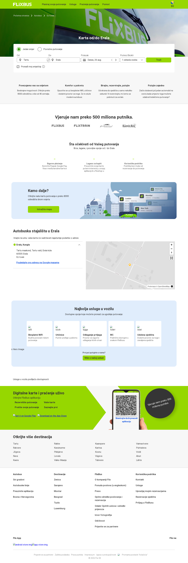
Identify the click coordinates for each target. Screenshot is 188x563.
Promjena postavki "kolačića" (135, 555)
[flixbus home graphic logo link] (22, 4)
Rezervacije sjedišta (146, 497)
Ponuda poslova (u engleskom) (110, 485)
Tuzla (57, 502)
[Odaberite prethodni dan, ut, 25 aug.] (111, 60)
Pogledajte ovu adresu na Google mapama (37, 262)
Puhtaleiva (141, 448)
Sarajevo (58, 485)
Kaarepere (100, 443)
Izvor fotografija (103, 515)
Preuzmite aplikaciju (23, 491)
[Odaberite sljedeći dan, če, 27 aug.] (116, 60)
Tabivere (99, 460)
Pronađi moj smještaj (31, 66)
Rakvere (17, 448)
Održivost (100, 521)
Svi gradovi (18, 479)
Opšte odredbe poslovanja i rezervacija (108, 499)
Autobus (38, 16)
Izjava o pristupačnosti (106, 555)
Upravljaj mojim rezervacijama (151, 491)
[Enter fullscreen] (172, 258)
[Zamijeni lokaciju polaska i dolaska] (48, 60)
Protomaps (152, 286)
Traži (158, 60)
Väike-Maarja (60, 460)
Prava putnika (77, 555)
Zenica (57, 479)
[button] (48, 245)
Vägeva (98, 456)
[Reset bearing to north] (172, 253)
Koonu (98, 452)
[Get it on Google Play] (22, 544)
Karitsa (98, 448)
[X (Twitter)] (173, 544)
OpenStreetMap (164, 286)
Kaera (16, 460)
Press (98, 491)
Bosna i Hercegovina (23, 497)
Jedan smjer (28, 49)
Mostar (58, 491)
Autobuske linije (21, 485)
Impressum (90, 555)
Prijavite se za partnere (106, 526)
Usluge (139, 485)
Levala (57, 456)
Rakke (57, 443)
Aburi (138, 456)
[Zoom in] (172, 245)
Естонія (50, 16)
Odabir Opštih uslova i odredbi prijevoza (110, 508)
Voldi (138, 452)
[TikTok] (174, 544)
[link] (94, 200)
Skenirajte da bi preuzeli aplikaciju (126, 420)
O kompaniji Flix (103, 479)
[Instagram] (170, 544)
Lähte (139, 460)
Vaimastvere (142, 443)
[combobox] (35, 60)
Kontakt (140, 479)
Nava (15, 456)
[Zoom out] (172, 249)
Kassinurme (59, 448)
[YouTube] (171, 544)
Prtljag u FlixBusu (144, 502)
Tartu (15, 443)
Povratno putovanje (52, 49)
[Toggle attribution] (172, 286)
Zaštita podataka (62, 555)
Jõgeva (16, 452)
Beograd (58, 497)
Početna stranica (21, 16)
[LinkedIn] (172, 544)
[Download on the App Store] (40, 544)
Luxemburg (59, 508)
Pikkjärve (58, 452)
